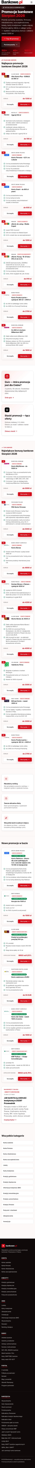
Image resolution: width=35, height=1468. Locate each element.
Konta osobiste (8, 1142)
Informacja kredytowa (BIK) (12, 1188)
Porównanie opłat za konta (10, 1422)
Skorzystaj (23, 104)
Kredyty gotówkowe (9, 1176)
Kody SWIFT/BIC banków (10, 1356)
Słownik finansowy (7, 1382)
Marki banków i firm (8, 1353)
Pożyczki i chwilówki (10, 1210)
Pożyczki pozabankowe (9, 1295)
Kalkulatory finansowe (8, 1413)
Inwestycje (6, 1221)
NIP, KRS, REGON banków (10, 1350)
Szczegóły (10, 104)
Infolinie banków (7, 1337)
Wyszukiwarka (6, 1321)
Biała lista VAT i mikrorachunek (11, 1438)
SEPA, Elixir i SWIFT (8, 1447)
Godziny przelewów (8, 1341)
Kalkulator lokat (6, 1419)
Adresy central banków (9, 1344)
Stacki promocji (6, 1407)
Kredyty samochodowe (10, 1199)
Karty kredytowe (8, 1171)
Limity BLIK (5, 1441)
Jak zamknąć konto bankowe (11, 1450)
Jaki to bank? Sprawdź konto (11, 1432)
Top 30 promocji (12, 39)
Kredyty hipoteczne (9, 1182)
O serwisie (5, 1370)
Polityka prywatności (8, 1373)
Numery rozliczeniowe (9, 1347)
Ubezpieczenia (8, 1216)
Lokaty (5, 1165)
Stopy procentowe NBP (9, 1429)
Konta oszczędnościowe (11, 1159)
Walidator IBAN (6, 1435)
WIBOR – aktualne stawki (10, 1425)
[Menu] (31, 2)
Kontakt (4, 1376)
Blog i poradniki (6, 1379)
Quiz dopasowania (7, 1404)
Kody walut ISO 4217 (8, 1359)
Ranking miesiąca (7, 1327)
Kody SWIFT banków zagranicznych (13, 1444)
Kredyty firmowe (8, 1204)
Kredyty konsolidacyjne (11, 1193)
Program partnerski (8, 1385)
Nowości (4, 1324)
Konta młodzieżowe (9, 1154)
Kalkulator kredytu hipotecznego (12, 1416)
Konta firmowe (8, 1148)
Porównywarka (9, 45)
